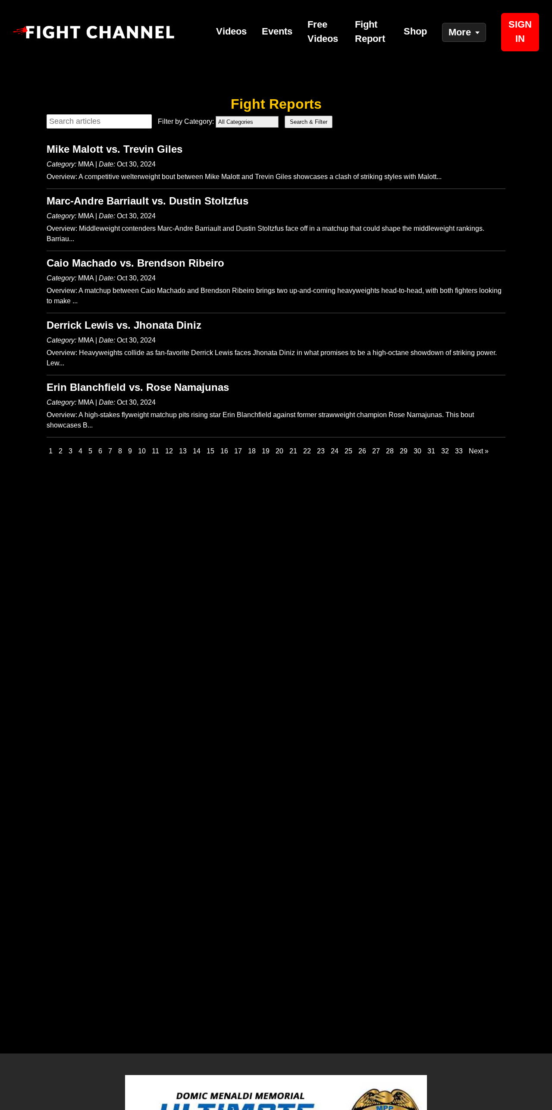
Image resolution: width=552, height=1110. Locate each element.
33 (459, 451)
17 (238, 451)
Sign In (520, 31)
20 (279, 451)
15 (210, 451)
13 (183, 451)
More (459, 32)
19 (266, 451)
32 (445, 451)
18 (252, 451)
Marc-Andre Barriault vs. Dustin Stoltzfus (147, 201)
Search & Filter (308, 122)
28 (390, 451)
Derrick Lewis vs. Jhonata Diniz (124, 325)
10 (142, 451)
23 (321, 451)
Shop (415, 31)
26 (362, 451)
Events (277, 31)
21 (293, 451)
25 (348, 451)
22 (307, 451)
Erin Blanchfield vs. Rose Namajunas (138, 387)
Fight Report (370, 31)
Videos (231, 31)
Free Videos (322, 31)
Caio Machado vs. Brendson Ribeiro (135, 263)
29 (404, 451)
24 (335, 451)
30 (417, 451)
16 (224, 451)
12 (169, 451)
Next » (479, 451)
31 (431, 451)
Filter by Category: (186, 121)
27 (376, 451)
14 (197, 451)
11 (155, 451)
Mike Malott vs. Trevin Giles (114, 149)
